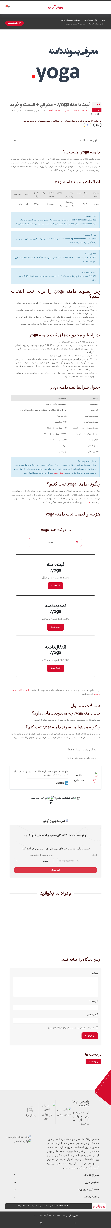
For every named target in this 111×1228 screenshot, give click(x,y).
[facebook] (51, 1223)
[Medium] (80, 1223)
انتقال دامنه (58, 473)
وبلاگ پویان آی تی (91, 20)
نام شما (94, 1001)
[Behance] (70, 1223)
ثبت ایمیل (55, 870)
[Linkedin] (46, 1223)
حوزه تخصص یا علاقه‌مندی (42, 855)
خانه (104, 20)
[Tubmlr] (75, 1223)
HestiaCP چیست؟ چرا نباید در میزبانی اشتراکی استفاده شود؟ (43, 1205)
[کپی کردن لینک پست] (40, 798)
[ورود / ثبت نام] (17, 7)
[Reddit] (65, 1223)
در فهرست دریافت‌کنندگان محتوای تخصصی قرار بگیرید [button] (55, 835)
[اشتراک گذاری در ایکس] (66, 798)
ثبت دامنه (87, 502)
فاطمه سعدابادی (80, 110)
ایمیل (94, 855)
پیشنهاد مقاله (13, 23)
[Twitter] (56, 1223)
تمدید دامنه (56, 627)
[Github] (31, 1223)
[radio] (94, 754)
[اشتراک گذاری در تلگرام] (78, 798)
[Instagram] (41, 1223)
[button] (15, 140)
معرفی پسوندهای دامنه (70, 20)
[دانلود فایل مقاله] (51, 798)
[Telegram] (36, 1224)
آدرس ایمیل (92, 1015)
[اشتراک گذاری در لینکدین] (55, 798)
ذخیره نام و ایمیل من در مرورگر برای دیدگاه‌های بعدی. (71, 1027)
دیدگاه (95, 974)
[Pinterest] (60, 1223)
